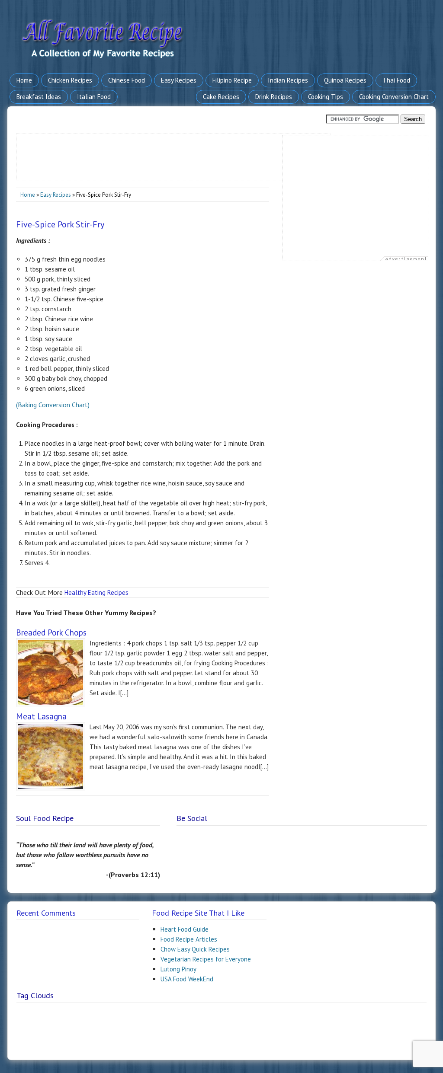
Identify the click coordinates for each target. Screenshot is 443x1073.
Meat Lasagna (41, 716)
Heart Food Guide (185, 929)
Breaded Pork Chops (51, 632)
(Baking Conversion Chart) (53, 404)
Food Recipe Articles (189, 939)
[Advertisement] (173, 153)
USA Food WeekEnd (187, 979)
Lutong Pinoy (178, 969)
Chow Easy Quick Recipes (195, 949)
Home (27, 194)
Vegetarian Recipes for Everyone (206, 959)
